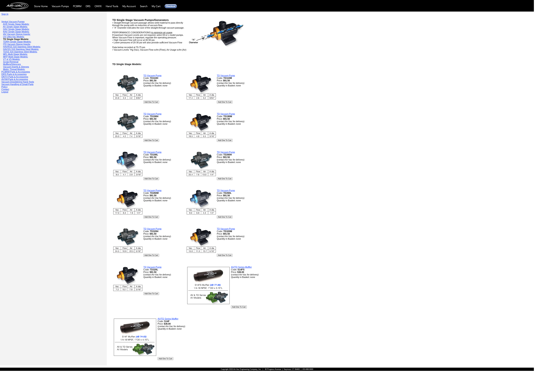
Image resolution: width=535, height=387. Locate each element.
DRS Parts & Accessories (14, 74)
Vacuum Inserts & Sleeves (16, 67)
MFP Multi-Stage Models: (15, 57)
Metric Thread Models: (14, 69)
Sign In (4, 14)
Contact (5, 89)
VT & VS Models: (11, 59)
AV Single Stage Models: (15, 26)
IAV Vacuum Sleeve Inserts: (16, 34)
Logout (4, 92)
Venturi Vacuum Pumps (13, 21)
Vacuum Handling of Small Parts (17, 84)
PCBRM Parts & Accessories (15, 72)
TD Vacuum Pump (152, 75)
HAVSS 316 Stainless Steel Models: (21, 49)
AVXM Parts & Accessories (14, 79)
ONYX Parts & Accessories (14, 77)
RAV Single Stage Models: (16, 32)
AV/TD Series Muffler (241, 267)
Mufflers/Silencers (12, 64)
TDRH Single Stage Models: (17, 42)
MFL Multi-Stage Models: (15, 54)
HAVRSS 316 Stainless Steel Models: (22, 47)
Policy (4, 87)
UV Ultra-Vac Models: (13, 37)
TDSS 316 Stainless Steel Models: (20, 52)
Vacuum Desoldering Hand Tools (17, 82)
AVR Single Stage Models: (16, 24)
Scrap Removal (10, 62)
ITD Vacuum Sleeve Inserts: (17, 44)
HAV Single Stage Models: (16, 29)
